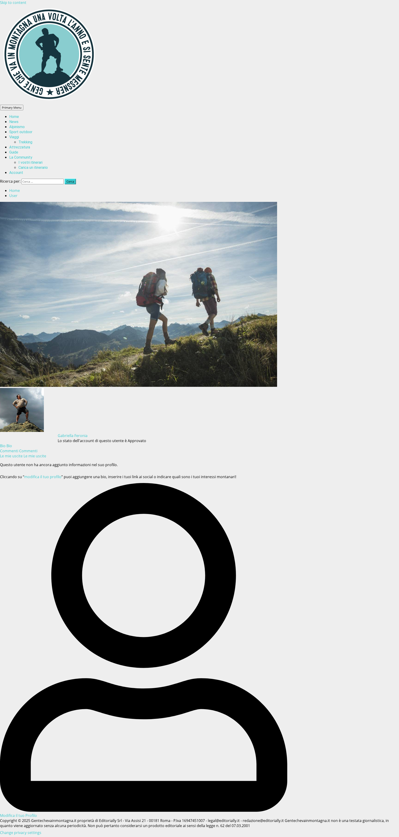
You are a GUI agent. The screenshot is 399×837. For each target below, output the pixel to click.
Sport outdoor (20, 132)
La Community (20, 157)
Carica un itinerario (33, 167)
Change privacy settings (20, 832)
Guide (13, 152)
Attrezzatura (19, 147)
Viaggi (14, 137)
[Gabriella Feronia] (22, 430)
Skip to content (13, 2)
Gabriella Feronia (73, 435)
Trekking (25, 142)
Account (16, 172)
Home (14, 116)
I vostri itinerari (30, 162)
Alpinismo (17, 127)
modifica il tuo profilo (42, 476)
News (13, 122)
